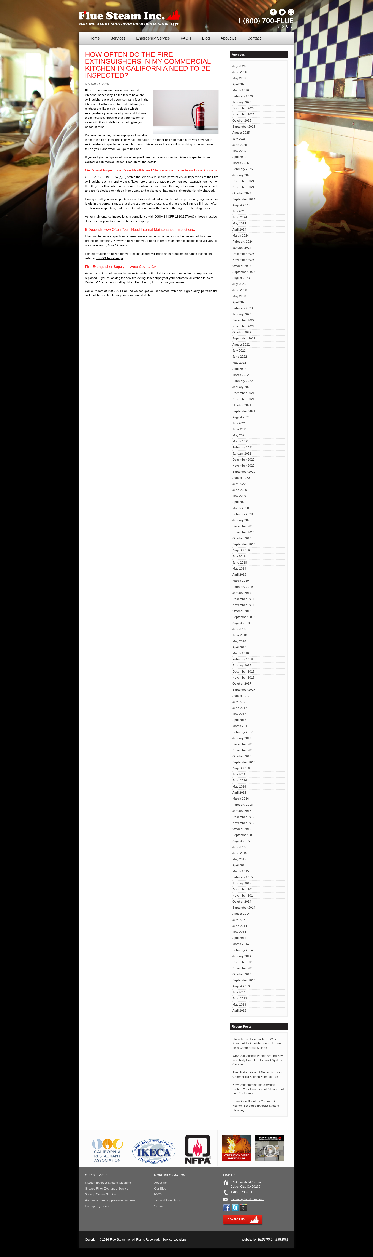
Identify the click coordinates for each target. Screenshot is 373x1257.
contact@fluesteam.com (247, 1199)
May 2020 (239, 496)
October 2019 (241, 538)
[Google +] (291, 14)
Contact (254, 38)
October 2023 (241, 265)
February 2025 (242, 169)
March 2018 (240, 653)
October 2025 (241, 120)
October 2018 (241, 611)
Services (118, 38)
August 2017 (241, 695)
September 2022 (243, 338)
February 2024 (242, 241)
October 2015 (241, 829)
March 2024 (240, 235)
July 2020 (239, 483)
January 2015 (241, 883)
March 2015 (240, 871)
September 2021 (243, 411)
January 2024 (241, 247)
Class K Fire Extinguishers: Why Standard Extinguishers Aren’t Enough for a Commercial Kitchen (258, 1043)
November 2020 (243, 465)
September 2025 (243, 126)
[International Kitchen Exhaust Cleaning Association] (154, 1162)
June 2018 (239, 635)
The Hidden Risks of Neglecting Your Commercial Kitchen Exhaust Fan (257, 1074)
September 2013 (243, 980)
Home (94, 38)
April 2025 (239, 157)
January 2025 (241, 175)
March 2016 (240, 798)
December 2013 (243, 962)
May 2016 (239, 786)
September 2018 (243, 617)
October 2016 (241, 756)
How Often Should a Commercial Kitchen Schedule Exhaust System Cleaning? (255, 1106)
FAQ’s (186, 38)
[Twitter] (282, 14)
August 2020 (241, 477)
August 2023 (241, 278)
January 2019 (241, 592)
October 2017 (241, 683)
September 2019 (243, 544)
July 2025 (239, 138)
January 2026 (241, 102)
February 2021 (242, 447)
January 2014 (241, 956)
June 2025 (239, 144)
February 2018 (242, 659)
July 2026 (239, 66)
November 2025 (243, 114)
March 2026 (240, 90)
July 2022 (239, 350)
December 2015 (243, 816)
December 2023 (243, 253)
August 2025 (241, 132)
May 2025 (239, 150)
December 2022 (243, 320)
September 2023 (243, 272)
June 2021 (239, 429)
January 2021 (241, 453)
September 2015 (243, 835)
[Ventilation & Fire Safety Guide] (236, 1159)
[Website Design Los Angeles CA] (273, 1239)
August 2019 (241, 550)
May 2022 (239, 362)
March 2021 (240, 441)
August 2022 (241, 344)
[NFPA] (198, 1162)
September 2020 (243, 471)
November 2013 (243, 968)
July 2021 (239, 423)
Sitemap (159, 1206)
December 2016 (243, 744)
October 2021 (241, 405)
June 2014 (239, 925)
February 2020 (242, 514)
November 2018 (243, 605)
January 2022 (241, 387)
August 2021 (241, 417)
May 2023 (239, 296)
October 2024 (241, 193)
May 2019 (239, 568)
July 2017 (239, 701)
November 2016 (243, 750)
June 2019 (239, 562)
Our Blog (160, 1188)
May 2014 (239, 932)
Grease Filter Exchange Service (106, 1188)
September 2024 (243, 199)
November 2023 (243, 259)
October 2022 (241, 332)
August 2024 (241, 205)
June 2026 (239, 72)
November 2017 (243, 677)
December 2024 (243, 181)
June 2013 (239, 998)
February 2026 (242, 96)
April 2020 (239, 502)
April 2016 (239, 792)
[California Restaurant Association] (107, 1162)
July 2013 (239, 992)
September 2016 (243, 762)
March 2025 (240, 163)
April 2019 (239, 574)
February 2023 (242, 308)
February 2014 (242, 950)
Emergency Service (153, 38)
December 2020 (243, 459)
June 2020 (239, 490)
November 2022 (243, 326)
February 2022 (242, 381)
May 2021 (239, 435)
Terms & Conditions (167, 1200)
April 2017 (239, 720)
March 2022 (240, 374)
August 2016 (241, 768)
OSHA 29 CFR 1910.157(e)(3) (175, 216)
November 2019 (243, 532)
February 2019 (242, 586)
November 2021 (243, 399)
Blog (206, 38)
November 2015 (243, 823)
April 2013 (239, 1010)
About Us (229, 38)
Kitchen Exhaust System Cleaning (108, 1182)
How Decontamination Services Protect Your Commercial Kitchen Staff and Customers (258, 1089)
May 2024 (239, 223)
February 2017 (242, 732)
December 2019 (243, 526)
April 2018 (239, 647)
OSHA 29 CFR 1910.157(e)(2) (105, 177)
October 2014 (241, 901)
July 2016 (239, 774)
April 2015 (239, 865)
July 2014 (239, 919)
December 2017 (243, 671)
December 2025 (243, 108)
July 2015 (239, 847)
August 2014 (241, 913)
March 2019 (240, 580)
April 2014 (239, 938)
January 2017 (241, 738)
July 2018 (239, 629)
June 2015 (239, 853)
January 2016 (241, 810)
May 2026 (239, 78)
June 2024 (239, 217)
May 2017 (239, 714)
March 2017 (240, 726)
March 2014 (240, 944)
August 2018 (241, 623)
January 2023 (241, 314)
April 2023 (239, 302)
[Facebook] (273, 14)
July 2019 (239, 556)
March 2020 (240, 508)
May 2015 (239, 859)
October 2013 (241, 974)
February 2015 (242, 877)
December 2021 (243, 393)
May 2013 (239, 1004)
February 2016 (242, 804)
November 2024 (243, 187)
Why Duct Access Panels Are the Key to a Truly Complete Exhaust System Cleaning (257, 1060)
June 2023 (239, 290)
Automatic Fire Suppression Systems (110, 1200)
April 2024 (239, 229)
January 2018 (241, 665)
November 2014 (243, 895)
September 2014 (243, 907)
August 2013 (241, 986)
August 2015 (241, 841)
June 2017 (239, 707)
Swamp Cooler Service (100, 1194)
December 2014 (243, 889)
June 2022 (239, 356)
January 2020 (241, 520)
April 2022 (239, 368)
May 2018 (239, 641)
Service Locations (174, 1239)
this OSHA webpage (109, 258)
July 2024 (239, 211)
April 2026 (239, 84)
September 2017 (243, 689)
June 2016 (239, 780)
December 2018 (243, 598)
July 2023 (239, 284)
